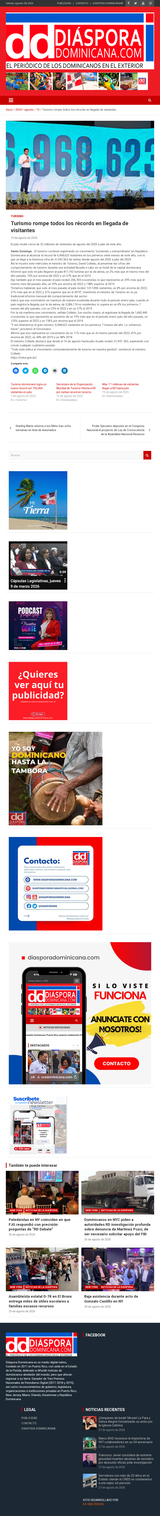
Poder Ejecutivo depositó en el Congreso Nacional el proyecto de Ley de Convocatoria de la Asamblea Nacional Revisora (115, 430)
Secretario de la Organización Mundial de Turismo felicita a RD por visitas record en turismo (76, 388)
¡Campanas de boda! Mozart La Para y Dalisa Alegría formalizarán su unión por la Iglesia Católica (126, 1421)
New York (16, 1210)
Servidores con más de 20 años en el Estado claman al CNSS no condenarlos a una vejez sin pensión (125, 1479)
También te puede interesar (33, 1165)
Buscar (147, 455)
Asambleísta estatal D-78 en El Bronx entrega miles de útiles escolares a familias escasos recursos (40, 1301)
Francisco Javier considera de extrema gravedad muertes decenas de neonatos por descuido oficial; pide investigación (126, 1458)
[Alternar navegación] (11, 100)
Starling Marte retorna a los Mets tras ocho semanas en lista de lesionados (43, 428)
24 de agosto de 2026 (97, 1306)
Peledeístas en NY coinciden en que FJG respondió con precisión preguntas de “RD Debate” (39, 1224)
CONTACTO (82, 3)
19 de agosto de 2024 (24, 237)
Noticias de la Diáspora (41, 1210)
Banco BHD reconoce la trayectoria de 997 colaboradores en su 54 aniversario (126, 1440)
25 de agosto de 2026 (22, 1311)
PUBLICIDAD (64, 3)
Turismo (17, 216)
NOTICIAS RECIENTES (105, 1409)
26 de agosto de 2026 (22, 1234)
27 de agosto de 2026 (112, 1429)
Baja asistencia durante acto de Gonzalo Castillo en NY (111, 1298)
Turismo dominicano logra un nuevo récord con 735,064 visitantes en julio (28, 388)
